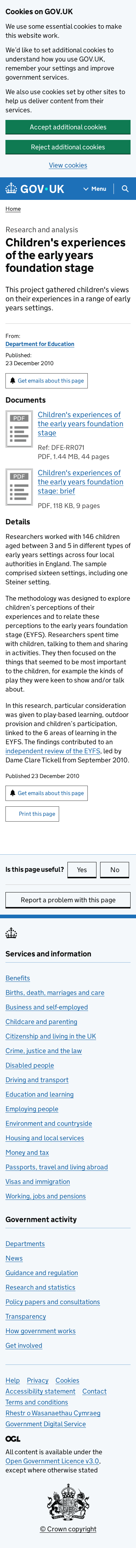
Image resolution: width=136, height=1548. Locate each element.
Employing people (31, 1109)
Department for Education (39, 343)
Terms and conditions (36, 1402)
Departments (25, 1243)
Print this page (37, 813)
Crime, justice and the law (43, 1051)
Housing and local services (44, 1138)
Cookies (67, 1380)
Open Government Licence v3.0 (52, 1461)
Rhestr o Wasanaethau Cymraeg (52, 1413)
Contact (94, 1391)
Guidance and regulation (41, 1273)
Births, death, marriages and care (54, 992)
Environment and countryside (48, 1123)
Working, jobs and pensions (45, 1196)
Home (13, 208)
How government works (40, 1331)
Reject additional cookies (68, 147)
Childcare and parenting (41, 1021)
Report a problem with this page (68, 900)
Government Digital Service (45, 1424)
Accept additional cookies (68, 127)
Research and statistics (40, 1287)
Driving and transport (37, 1080)
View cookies (68, 165)
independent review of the (52, 751)
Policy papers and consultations (52, 1302)
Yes (86, 870)
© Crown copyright (68, 1529)
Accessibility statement (40, 1391)
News (14, 1258)
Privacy (38, 1380)
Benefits (17, 978)
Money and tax (27, 1152)
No (119, 870)
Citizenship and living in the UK (50, 1036)
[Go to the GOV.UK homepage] (34, 188)
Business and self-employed (46, 1007)
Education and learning (39, 1094)
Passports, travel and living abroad (56, 1167)
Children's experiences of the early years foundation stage (80, 424)
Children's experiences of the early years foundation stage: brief (80, 482)
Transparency (25, 1316)
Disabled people (29, 1065)
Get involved (23, 1345)
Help (12, 1380)
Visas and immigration (37, 1181)
